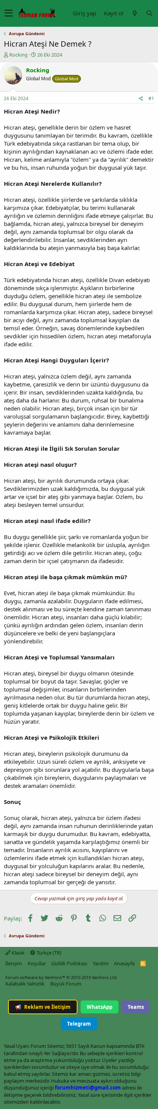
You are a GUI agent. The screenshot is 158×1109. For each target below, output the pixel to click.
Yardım (101, 963)
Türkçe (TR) (48, 952)
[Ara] (149, 13)
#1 (151, 98)
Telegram (79, 1023)
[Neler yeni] (134, 13)
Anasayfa (124, 963)
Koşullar (37, 963)
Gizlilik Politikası (69, 963)
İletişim (13, 963)
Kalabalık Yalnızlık (24, 983)
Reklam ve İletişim (43, 1006)
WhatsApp (99, 1006)
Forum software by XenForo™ (61, 977)
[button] (9, 13)
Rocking (18, 54)
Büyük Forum (65, 983)
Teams (136, 1006)
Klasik (17, 952)
